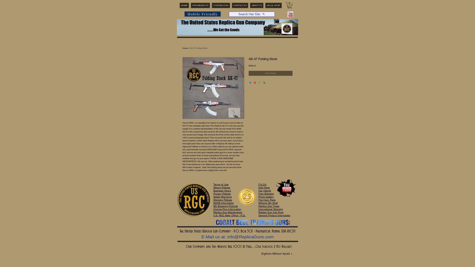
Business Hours (222, 190)
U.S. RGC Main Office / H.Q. (229, 215)
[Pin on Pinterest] (254, 82)
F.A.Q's (262, 184)
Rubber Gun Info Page (271, 212)
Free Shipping (266, 193)
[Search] (295, 32)
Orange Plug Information (227, 209)
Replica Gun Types (268, 206)
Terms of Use (220, 184)
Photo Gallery (266, 196)
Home (185, 48)
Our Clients (264, 190)
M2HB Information (223, 203)
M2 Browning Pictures (225, 206)
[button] (290, 5)
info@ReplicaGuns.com (250, 236)
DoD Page (264, 187)
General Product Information (274, 215)
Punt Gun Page (267, 200)
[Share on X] (264, 82)
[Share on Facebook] (250, 82)
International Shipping (270, 209)
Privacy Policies (222, 193)
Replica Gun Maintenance (227, 212)
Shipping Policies (222, 200)
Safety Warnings (222, 196)
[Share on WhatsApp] (259, 82)
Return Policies (221, 187)
